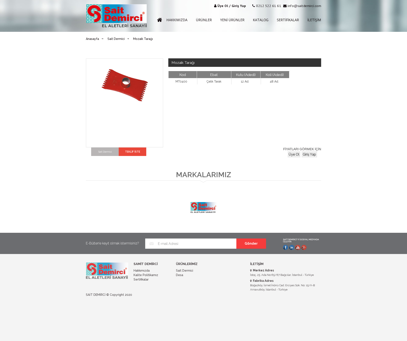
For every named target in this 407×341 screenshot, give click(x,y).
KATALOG (260, 20)
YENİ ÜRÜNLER (232, 20)
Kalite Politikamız (146, 275)
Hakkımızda (142, 270)
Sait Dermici (116, 39)
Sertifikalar (141, 279)
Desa (179, 275)
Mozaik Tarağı (143, 39)
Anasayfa (92, 39)
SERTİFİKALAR (288, 20)
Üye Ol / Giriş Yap (231, 6)
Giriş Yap (309, 154)
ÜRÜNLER (204, 20)
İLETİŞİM (314, 20)
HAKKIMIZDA (176, 20)
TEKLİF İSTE (132, 151)
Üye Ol (294, 154)
